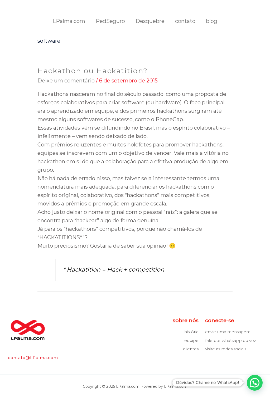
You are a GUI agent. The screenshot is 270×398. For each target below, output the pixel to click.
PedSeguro (110, 21)
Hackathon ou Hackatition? (92, 71)
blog (211, 21)
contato (185, 21)
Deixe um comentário (66, 80)
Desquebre (150, 21)
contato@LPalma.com (33, 357)
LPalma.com (69, 21)
